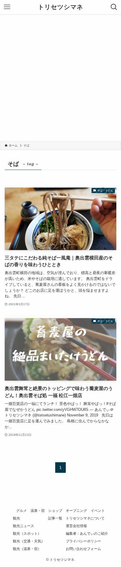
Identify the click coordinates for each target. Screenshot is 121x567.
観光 (16, 518)
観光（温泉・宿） (27, 549)
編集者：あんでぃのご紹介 (87, 533)
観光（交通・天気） (29, 541)
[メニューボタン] (7, 7)
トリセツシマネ (60, 7)
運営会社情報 (76, 526)
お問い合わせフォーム (83, 549)
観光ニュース (23, 526)
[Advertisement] (60, 77)
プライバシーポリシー (83, 541)
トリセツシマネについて (85, 518)
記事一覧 (55, 518)
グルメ (21, 511)
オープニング (76, 511)
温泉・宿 (38, 511)
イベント (98, 511)
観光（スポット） (27, 533)
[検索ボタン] (114, 7)
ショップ (55, 511)
